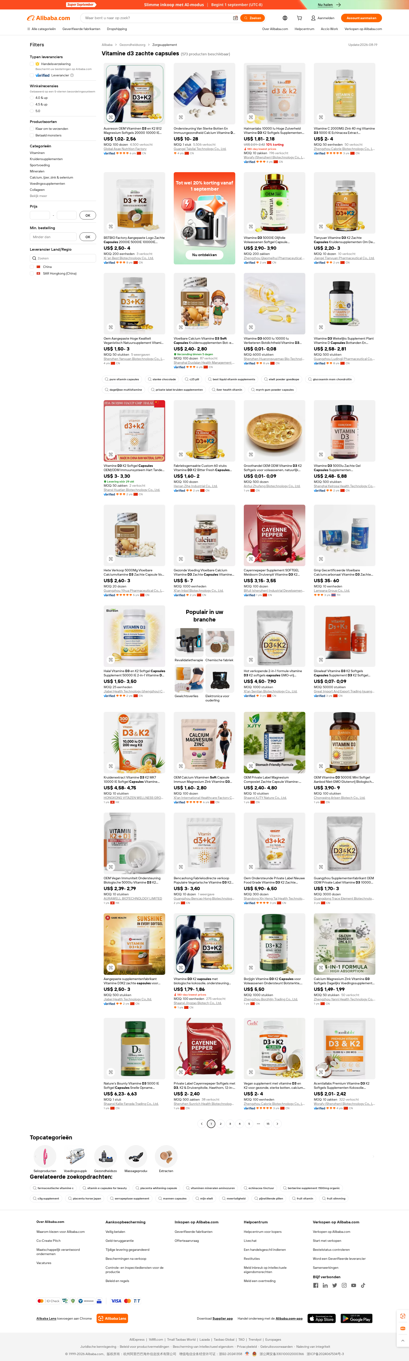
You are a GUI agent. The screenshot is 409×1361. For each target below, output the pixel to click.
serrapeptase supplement (132, 1198)
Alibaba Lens (46, 1318)
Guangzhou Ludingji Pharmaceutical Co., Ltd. (344, 359)
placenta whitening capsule (158, 1188)
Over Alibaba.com (50, 1222)
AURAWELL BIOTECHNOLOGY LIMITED (133, 898)
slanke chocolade (164, 379)
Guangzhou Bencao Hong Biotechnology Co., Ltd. (204, 898)
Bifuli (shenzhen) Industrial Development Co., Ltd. (274, 590)
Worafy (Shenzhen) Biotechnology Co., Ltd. (274, 157)
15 (268, 1123)
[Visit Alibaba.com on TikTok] (363, 1285)
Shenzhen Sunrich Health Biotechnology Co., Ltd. (204, 1104)
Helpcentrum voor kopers (263, 1232)
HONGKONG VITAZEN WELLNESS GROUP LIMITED (134, 798)
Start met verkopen (327, 1241)
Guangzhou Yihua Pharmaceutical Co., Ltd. (134, 590)
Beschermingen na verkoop (126, 1258)
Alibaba (107, 45)
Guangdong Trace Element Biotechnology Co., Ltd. (344, 898)
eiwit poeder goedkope (284, 379)
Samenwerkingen (325, 1267)
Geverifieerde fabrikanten (194, 1232)
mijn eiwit (206, 1198)
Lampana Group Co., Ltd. (332, 590)
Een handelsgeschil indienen (265, 1250)
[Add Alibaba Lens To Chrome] (112, 1318)
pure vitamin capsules (124, 379)
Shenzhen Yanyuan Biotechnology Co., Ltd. (134, 359)
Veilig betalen (115, 1232)
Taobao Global (224, 1339)
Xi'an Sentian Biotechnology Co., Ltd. (270, 691)
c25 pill (194, 379)
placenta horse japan (87, 1198)
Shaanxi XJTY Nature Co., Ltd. (265, 798)
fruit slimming (336, 1198)
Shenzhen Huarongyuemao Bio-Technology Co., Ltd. (274, 359)
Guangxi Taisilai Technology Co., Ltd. (200, 149)
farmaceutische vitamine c (56, 1188)
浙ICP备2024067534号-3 (325, 1354)
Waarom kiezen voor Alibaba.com (60, 1232)
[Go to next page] (277, 1124)
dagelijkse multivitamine (126, 389)
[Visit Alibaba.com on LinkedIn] (325, 1285)
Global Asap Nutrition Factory (125, 149)
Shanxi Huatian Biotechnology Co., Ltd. (132, 490)
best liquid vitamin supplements (234, 379)
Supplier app (223, 1318)
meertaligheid (236, 1198)
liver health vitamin (229, 389)
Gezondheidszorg (132, 45)
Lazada (205, 1339)
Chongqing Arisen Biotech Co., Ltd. (339, 798)
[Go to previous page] (201, 1124)
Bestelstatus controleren (331, 1250)
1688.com (156, 1339)
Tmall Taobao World (181, 1339)
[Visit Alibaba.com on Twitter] (335, 1285)
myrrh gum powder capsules (275, 389)
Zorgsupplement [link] (164, 45)
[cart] (300, 19)
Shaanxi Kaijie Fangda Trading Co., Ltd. (131, 1104)
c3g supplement (48, 1198)
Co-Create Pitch (48, 1241)
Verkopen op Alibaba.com (331, 1232)
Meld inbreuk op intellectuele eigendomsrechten (265, 1270)
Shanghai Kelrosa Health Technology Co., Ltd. (344, 486)
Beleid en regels (117, 1281)
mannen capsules (175, 1198)
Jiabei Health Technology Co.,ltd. (128, 999)
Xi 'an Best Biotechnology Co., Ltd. (129, 258)
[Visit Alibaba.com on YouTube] (353, 1285)
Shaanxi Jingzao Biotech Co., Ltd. (198, 1003)
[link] (403, 1316)
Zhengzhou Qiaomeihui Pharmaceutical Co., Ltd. (274, 258)
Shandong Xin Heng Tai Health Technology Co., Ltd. (274, 898)
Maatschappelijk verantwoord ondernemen (58, 1252)
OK (87, 215)
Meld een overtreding (260, 1281)
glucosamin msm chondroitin (332, 379)
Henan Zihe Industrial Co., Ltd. (196, 486)
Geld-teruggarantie (120, 1241)
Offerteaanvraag (187, 1241)
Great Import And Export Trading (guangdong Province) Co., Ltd (344, 691)
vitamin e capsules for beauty (107, 1188)
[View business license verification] (247, 1354)
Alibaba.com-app (289, 1318)
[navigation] (63, 585)
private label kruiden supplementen (179, 389)
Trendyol (255, 1339)
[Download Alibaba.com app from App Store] (321, 1318)
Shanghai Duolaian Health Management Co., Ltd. (204, 362)
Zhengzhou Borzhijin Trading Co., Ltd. (271, 999)
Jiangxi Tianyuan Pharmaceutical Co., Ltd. (344, 258)
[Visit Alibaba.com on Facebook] (316, 1285)
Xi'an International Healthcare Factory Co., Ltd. (204, 798)
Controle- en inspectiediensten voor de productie (135, 1270)
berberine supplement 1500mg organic (314, 1188)
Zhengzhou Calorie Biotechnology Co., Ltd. (344, 149)
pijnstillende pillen (271, 1198)
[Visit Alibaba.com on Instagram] (344, 1285)
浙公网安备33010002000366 (282, 1354)
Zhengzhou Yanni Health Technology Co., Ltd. (344, 999)
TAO (241, 1339)
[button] (235, 18)
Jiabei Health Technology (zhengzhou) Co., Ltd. (134, 691)
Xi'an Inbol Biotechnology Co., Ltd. (198, 590)
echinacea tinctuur (261, 1188)
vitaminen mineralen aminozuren (213, 1188)
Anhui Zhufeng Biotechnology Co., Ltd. (272, 486)
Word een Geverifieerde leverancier (339, 1258)
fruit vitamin (305, 1198)
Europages (273, 1339)
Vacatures (43, 1263)
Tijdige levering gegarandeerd (127, 1250)
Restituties (252, 1258)
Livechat (250, 1241)
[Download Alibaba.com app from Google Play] (357, 1318)
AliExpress (137, 1339)
